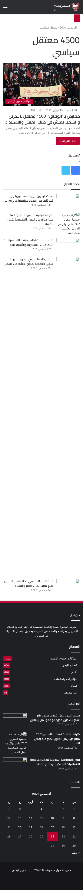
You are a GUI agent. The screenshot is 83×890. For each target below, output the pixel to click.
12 (30, 818)
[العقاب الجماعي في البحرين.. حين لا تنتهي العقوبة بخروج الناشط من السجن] (68, 416)
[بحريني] (63, 7)
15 (74, 827)
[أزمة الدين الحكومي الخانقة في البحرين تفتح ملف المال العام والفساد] (68, 587)
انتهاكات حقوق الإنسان (63, 658)
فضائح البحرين (68, 665)
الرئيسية (72, 27)
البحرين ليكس (20, 870)
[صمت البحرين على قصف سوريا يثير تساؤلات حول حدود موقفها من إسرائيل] (68, 202)
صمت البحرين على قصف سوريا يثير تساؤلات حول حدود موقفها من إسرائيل (28, 198)
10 (52, 818)
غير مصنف (70, 692)
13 (19, 818)
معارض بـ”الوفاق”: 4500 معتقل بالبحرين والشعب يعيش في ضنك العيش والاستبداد (42, 119)
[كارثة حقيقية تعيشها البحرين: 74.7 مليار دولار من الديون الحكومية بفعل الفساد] (68, 224)
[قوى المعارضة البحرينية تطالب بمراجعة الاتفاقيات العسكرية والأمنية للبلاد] (68, 246)
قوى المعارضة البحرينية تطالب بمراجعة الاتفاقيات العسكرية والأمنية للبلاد (28, 243)
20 (19, 827)
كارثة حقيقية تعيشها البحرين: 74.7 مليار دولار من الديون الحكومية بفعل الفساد (30, 219)
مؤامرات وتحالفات (65, 679)
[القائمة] (5, 9)
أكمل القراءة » (68, 140)
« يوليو (76, 852)
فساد (74, 685)
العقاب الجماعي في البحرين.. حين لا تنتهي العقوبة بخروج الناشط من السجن (28, 261)
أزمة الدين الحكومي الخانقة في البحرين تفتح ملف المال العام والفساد (28, 583)
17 (52, 827)
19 (30, 827)
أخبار (74, 672)
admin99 (72, 110)
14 (8, 818)
